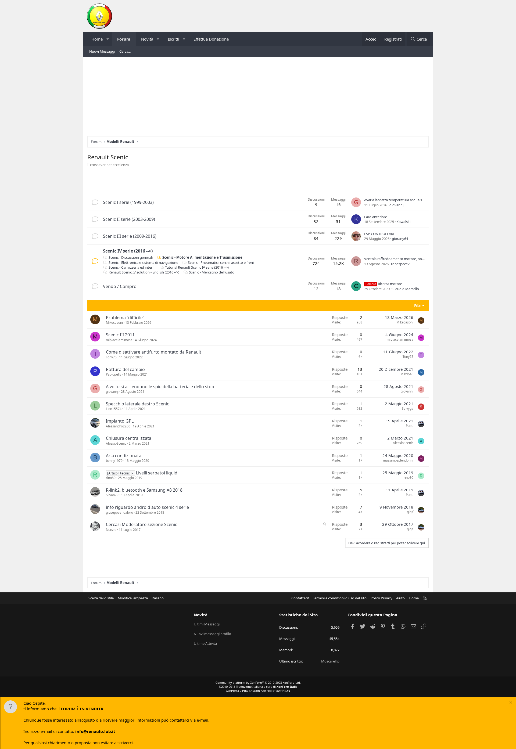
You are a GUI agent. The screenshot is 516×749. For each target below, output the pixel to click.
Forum (123, 39)
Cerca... (125, 51)
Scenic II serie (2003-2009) (129, 219)
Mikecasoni (114, 322)
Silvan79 (112, 495)
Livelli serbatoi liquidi (157, 473)
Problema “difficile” (125, 318)
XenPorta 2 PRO (237, 691)
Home (97, 39)
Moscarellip (330, 661)
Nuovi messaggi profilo (212, 633)
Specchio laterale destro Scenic (137, 404)
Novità (147, 39)
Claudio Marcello (405, 288)
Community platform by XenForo (258, 682)
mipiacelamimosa (119, 340)
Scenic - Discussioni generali (131, 257)
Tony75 (111, 357)
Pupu (409, 425)
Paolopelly (113, 374)
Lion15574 (113, 408)
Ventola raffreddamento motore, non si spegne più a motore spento (419, 258)
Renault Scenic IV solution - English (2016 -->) (144, 272)
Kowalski (403, 221)
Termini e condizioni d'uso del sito (340, 598)
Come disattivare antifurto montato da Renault (153, 352)
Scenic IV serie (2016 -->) (128, 251)
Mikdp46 (406, 374)
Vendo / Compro (120, 286)
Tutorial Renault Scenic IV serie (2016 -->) (197, 267)
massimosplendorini (398, 460)
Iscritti (173, 39)
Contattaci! (300, 598)
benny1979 (114, 460)
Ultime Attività (205, 643)
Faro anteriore (375, 216)
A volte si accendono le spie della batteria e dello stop (160, 387)
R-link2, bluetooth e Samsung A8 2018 (144, 490)
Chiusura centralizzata (128, 438)
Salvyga (407, 408)
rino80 (111, 478)
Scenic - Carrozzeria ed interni (132, 267)
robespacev (400, 263)
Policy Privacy (381, 598)
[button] (107, 39)
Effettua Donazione (211, 39)
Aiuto (400, 598)
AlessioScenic (116, 443)
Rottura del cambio (125, 369)
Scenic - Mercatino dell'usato (211, 272)
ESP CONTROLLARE (379, 233)
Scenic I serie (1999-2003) (128, 202)
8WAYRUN (283, 691)
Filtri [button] (417, 305)
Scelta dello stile (101, 598)
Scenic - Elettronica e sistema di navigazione (143, 262)
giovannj (396, 205)
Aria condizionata (123, 456)
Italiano (158, 598)
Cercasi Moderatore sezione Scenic (141, 524)
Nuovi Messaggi (102, 51)
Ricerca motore (384, 283)
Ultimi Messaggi (207, 624)
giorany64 (400, 238)
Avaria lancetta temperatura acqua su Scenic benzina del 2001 (413, 199)
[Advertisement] (258, 98)
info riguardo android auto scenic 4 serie (147, 507)
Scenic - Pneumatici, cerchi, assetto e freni (221, 262)
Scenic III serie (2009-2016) (129, 236)
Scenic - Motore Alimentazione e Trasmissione (202, 257)
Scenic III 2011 (120, 335)
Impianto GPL (120, 421)
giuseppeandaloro (119, 512)
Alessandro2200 (118, 426)
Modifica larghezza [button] (133, 598)
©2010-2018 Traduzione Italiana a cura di (258, 687)
